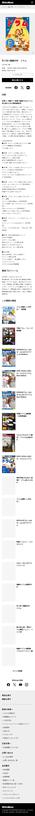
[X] (22, 87)
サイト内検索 (17, 671)
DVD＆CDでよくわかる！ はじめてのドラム (24, 522)
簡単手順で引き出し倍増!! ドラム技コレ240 (25, 480)
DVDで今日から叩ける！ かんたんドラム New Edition (24, 373)
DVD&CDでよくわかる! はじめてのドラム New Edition (24, 394)
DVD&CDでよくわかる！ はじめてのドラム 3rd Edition (24, 352)
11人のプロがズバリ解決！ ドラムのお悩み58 (25, 437)
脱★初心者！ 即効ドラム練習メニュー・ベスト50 (25, 629)
